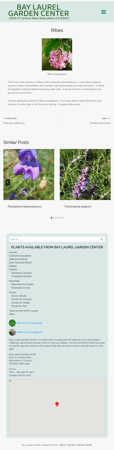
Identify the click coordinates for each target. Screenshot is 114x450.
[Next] (106, 182)
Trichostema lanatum (77, 206)
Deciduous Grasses (21, 272)
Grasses (13, 269)
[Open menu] (103, 11)
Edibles (13, 266)
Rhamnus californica (14, 120)
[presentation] (28, 174)
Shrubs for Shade (20, 302)
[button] (57, 404)
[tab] (51, 218)
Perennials (14, 281)
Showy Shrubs (19, 295)
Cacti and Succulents (20, 255)
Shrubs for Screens (21, 299)
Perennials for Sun (20, 287)
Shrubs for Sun (19, 306)
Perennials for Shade (22, 284)
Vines (12, 314)
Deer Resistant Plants (20, 262)
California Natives (18, 259)
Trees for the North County (23, 310)
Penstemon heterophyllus (24, 206)
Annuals (13, 252)
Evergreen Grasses (21, 276)
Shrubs (12, 292)
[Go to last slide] (8, 182)
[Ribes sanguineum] (57, 54)
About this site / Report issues (76, 445)
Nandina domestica (100, 120)
